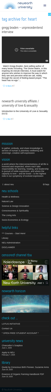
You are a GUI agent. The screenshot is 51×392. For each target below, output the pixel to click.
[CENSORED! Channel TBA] (25, 272)
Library (5, 238)
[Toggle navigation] (44, 5)
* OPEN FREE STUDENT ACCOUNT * (20, 333)
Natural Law (7, 201)
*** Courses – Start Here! (14, 233)
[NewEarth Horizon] (25, 303)
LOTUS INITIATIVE (11, 324)
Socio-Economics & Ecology (15, 220)
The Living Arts (9, 215)
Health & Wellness (10, 197)
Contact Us (7, 328)
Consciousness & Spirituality (15, 210)
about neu (9, 184)
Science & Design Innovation (15, 206)
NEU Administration (11, 243)
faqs (47, 184)
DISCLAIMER (8, 247)
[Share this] (13, 86)
